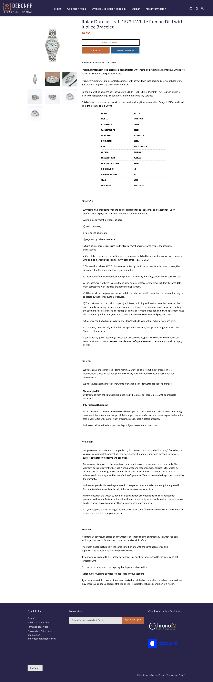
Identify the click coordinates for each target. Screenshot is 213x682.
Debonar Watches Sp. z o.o (154, 675)
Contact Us (96, 50)
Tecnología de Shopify (175, 675)
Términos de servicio (38, 627)
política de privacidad (38, 622)
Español (34, 668)
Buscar (31, 618)
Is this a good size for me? (125, 50)
